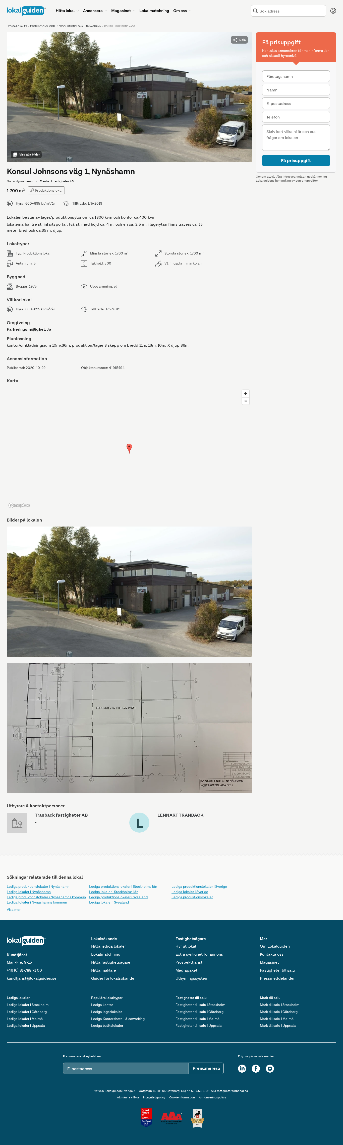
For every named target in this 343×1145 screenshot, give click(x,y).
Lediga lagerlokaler (106, 1011)
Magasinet (269, 962)
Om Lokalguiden (275, 946)
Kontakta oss (271, 954)
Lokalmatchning (105, 954)
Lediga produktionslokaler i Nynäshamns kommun (46, 897)
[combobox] (292, 11)
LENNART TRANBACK (180, 815)
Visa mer (14, 909)
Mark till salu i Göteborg (279, 1011)
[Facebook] (256, 1069)
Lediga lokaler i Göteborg (27, 1011)
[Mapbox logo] (19, 505)
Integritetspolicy (154, 1097)
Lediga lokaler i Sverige (190, 891)
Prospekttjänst (189, 962)
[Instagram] (270, 1069)
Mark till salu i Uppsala (278, 1025)
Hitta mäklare (103, 970)
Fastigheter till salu (277, 970)
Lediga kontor (102, 1004)
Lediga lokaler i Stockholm (27, 1004)
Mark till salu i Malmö (277, 1018)
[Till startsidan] (26, 11)
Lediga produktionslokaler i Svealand (118, 897)
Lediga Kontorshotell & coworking (118, 1018)
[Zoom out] (245, 401)
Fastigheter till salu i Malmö (197, 1018)
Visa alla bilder (29, 155)
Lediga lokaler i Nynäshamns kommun (37, 902)
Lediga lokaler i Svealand (109, 902)
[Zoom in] (245, 393)
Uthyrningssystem (192, 978)
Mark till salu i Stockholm (279, 1004)
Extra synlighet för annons (199, 954)
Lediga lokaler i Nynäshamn (29, 891)
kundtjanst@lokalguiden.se (31, 978)
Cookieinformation (182, 1097)
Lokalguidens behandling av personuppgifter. (287, 181)
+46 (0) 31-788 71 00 (24, 970)
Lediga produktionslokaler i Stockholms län (123, 886)
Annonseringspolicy (212, 1097)
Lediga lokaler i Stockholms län (113, 891)
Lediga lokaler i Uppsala (26, 1025)
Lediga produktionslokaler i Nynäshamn (38, 886)
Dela (242, 40)
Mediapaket (186, 970)
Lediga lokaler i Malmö (25, 1018)
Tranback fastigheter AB (61, 815)
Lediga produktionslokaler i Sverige (199, 886)
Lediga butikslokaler (107, 1025)
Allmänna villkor (128, 1097)
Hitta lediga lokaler (108, 946)
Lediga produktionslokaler (192, 897)
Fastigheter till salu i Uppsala (199, 1025)
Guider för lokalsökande (112, 978)
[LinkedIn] (242, 1069)
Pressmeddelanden (278, 978)
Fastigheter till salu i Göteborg (199, 1011)
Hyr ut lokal (186, 946)
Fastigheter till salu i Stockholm (200, 1004)
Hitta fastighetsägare (110, 962)
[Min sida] (333, 11)
